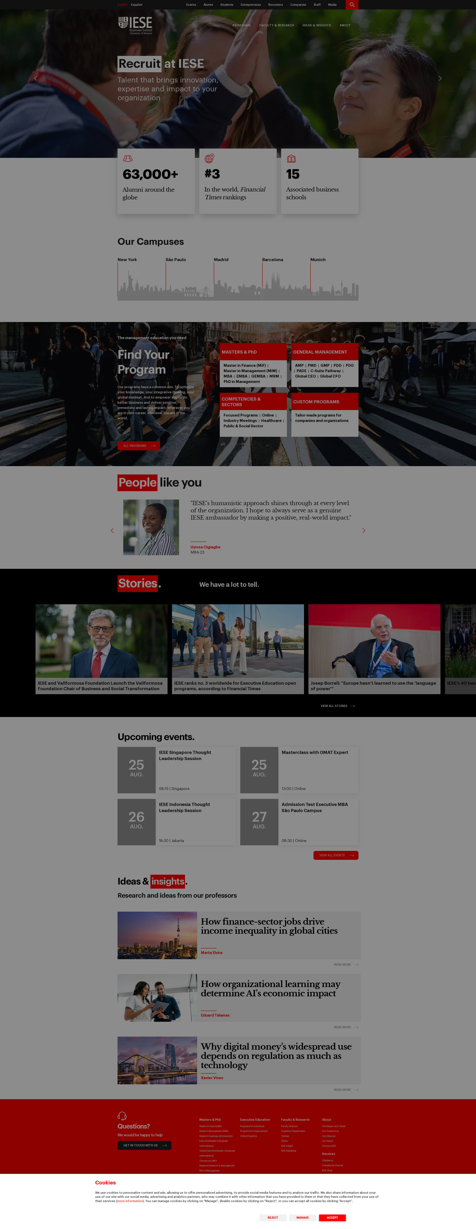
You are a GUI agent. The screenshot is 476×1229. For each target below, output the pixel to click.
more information (130, 1201)
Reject (273, 1217)
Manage (303, 1217)
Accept (332, 1217)
